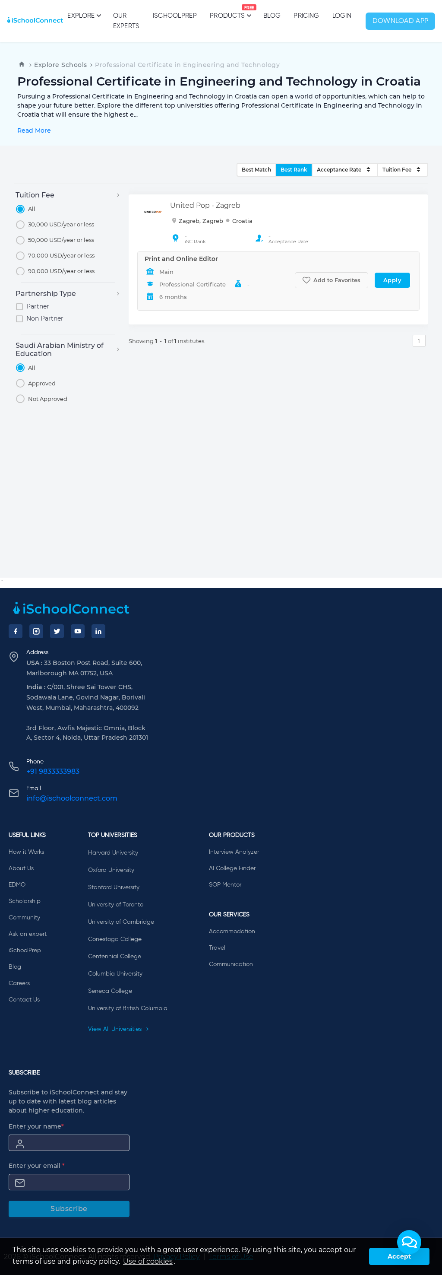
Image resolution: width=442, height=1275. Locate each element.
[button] (409, 1242)
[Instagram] (36, 631)
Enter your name (36, 1126)
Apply (392, 280)
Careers (19, 983)
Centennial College (114, 957)
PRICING (306, 16)
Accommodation (232, 931)
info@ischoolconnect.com (71, 798)
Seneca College (110, 991)
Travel (217, 948)
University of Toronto (115, 905)
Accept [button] (399, 1256)
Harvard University (113, 853)
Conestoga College (115, 939)
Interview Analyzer (234, 852)
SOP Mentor (225, 885)
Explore (81, 16)
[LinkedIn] (98, 631)
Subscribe (69, 1209)
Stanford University (113, 887)
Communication (231, 964)
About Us (21, 868)
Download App (401, 21)
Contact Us (24, 1000)
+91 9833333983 (52, 771)
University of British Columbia (127, 1008)
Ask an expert (28, 934)
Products (227, 12)
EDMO (17, 885)
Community (24, 918)
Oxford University (111, 870)
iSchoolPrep (175, 16)
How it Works (26, 852)
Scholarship (25, 901)
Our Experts (126, 21)
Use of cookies (148, 1261)
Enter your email (37, 1166)
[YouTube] (78, 631)
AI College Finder (232, 868)
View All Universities (115, 1029)
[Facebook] (15, 631)
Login (342, 16)
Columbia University (115, 974)
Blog (272, 16)
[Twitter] (57, 631)
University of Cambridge (121, 922)
